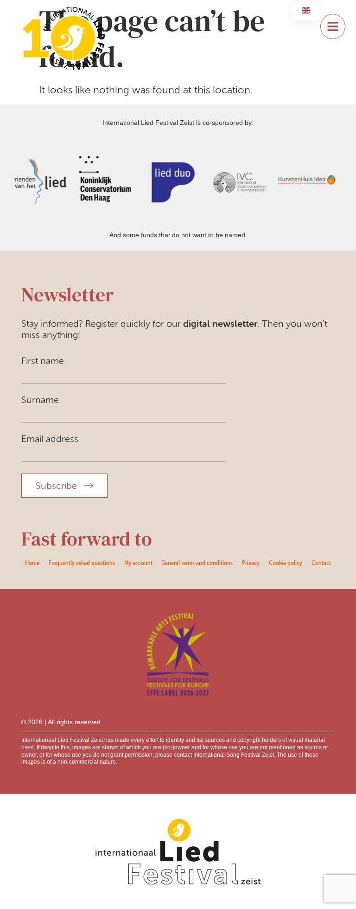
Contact (321, 562)
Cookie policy (285, 562)
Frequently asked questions (82, 562)
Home (32, 562)
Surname (40, 399)
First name (42, 360)
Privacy (251, 562)
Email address (49, 438)
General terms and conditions (197, 562)
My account (138, 562)
